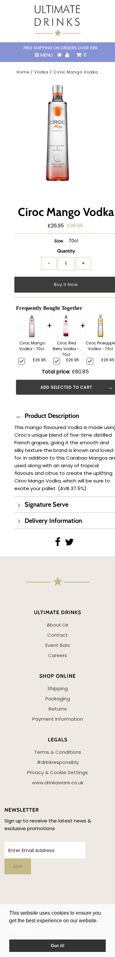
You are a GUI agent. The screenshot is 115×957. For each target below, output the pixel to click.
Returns (58, 708)
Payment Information (57, 719)
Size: (59, 241)
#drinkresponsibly (58, 762)
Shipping (58, 688)
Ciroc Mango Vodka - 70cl (32, 345)
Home (23, 72)
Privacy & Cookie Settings (57, 772)
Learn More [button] (23, 929)
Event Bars (57, 645)
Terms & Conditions (57, 752)
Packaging (57, 698)
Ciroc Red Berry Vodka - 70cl (66, 348)
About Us (57, 624)
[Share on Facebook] (57, 543)
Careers (57, 655)
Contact (57, 635)
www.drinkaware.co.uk (57, 782)
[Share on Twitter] (69, 543)
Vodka (41, 72)
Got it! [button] (58, 945)
